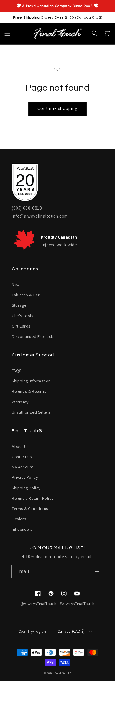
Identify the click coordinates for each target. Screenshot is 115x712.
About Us (20, 446)
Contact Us (22, 456)
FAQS (16, 370)
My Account (22, 467)
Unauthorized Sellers (31, 412)
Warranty (20, 401)
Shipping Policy (26, 488)
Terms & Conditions (30, 508)
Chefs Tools (22, 315)
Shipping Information (31, 381)
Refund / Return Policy (32, 498)
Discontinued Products (33, 336)
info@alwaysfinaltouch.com (40, 216)
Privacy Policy (25, 477)
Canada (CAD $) (71, 631)
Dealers (19, 519)
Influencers (22, 529)
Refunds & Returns (29, 391)
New (16, 284)
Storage (19, 305)
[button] (7, 33)
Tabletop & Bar (26, 294)
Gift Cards (21, 326)
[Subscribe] (96, 571)
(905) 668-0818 (27, 208)
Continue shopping (57, 108)
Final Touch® (63, 673)
